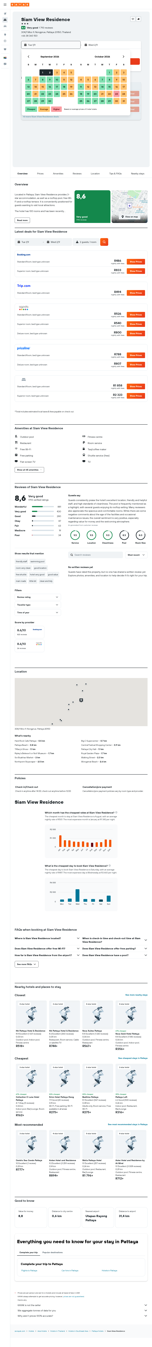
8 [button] (42, 79)
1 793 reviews (46, 27)
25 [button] (64, 93)
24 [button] (57, 93)
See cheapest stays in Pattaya (133, 1058)
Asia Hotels (42, 1331)
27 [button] (28, 101)
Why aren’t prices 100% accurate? (35, 1315)
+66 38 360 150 (29, 35)
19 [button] (71, 86)
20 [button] (28, 93)
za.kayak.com (20, 1331)
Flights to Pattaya (29, 1270)
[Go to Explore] (5, 35)
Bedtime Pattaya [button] (90, 1097)
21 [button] (35, 93)
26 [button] (71, 93)
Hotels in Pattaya (109, 1270)
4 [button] (64, 72)
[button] (5, 4)
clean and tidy (46, 581)
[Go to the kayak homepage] (20, 4)
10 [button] (57, 79)
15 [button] (43, 86)
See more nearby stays (136, 995)
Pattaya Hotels (97, 1331)
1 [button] (42, 72)
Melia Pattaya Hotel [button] (92, 1160)
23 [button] (49, 93)
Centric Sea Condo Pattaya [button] (29, 1160)
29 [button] (42, 101)
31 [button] (124, 101)
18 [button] (64, 86)
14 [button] (35, 86)
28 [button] (35, 101)
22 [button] (42, 93)
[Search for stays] (5, 20)
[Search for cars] (5, 26)
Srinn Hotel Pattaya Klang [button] (61, 1097)
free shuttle (21, 574)
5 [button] (71, 72)
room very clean (23, 568)
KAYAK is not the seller (29, 1305)
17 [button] (57, 86)
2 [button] (49, 72)
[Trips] (5, 49)
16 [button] (50, 86)
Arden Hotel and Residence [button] (62, 1160)
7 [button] (35, 79)
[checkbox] (29, 632)
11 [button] (64, 79)
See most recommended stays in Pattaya (128, 1124)
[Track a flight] (5, 41)
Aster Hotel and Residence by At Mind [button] (130, 1162)
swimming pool (37, 561)
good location (40, 568)
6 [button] (28, 79)
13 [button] (28, 86)
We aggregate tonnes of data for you (37, 1310)
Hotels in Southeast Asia (78, 1331)
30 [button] (49, 101)
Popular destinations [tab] (52, 1252)
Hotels (31, 1331)
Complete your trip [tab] (28, 1252)
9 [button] (49, 79)
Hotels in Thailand (57, 1331)
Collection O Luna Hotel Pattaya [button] (27, 1098)
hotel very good (37, 574)
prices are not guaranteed (73, 1296)
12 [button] (71, 79)
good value (53, 574)
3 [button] (57, 72)
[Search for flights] (5, 14)
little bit (32, 581)
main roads (21, 581)
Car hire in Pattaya (70, 1270)
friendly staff (21, 561)
